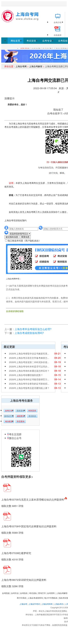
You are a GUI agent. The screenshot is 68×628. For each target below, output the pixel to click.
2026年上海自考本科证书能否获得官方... (29, 379)
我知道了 (58, 109)
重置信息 (25, 237)
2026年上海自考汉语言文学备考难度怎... (29, 357)
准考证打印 (9, 416)
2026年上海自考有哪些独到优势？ (26, 375)
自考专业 (47, 40)
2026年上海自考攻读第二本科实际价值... (29, 362)
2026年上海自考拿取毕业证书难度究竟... (29, 353)
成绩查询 (20, 416)
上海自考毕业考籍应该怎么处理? (33, 329)
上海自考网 (21, 66)
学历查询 (20, 421)
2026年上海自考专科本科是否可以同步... (29, 366)
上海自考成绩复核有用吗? (29, 333)
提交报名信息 (12, 237)
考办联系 (9, 421)
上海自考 (23, 604)
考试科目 (32, 416)
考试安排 (31, 40)
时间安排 (32, 411)
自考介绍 (9, 411)
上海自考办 (59, 604)
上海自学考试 (34, 604)
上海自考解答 (35, 66)
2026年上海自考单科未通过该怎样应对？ (29, 370)
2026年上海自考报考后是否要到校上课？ (29, 388)
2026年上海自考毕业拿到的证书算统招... (29, 383)
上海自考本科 (47, 604)
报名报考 (20, 411)
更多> (29, 476)
